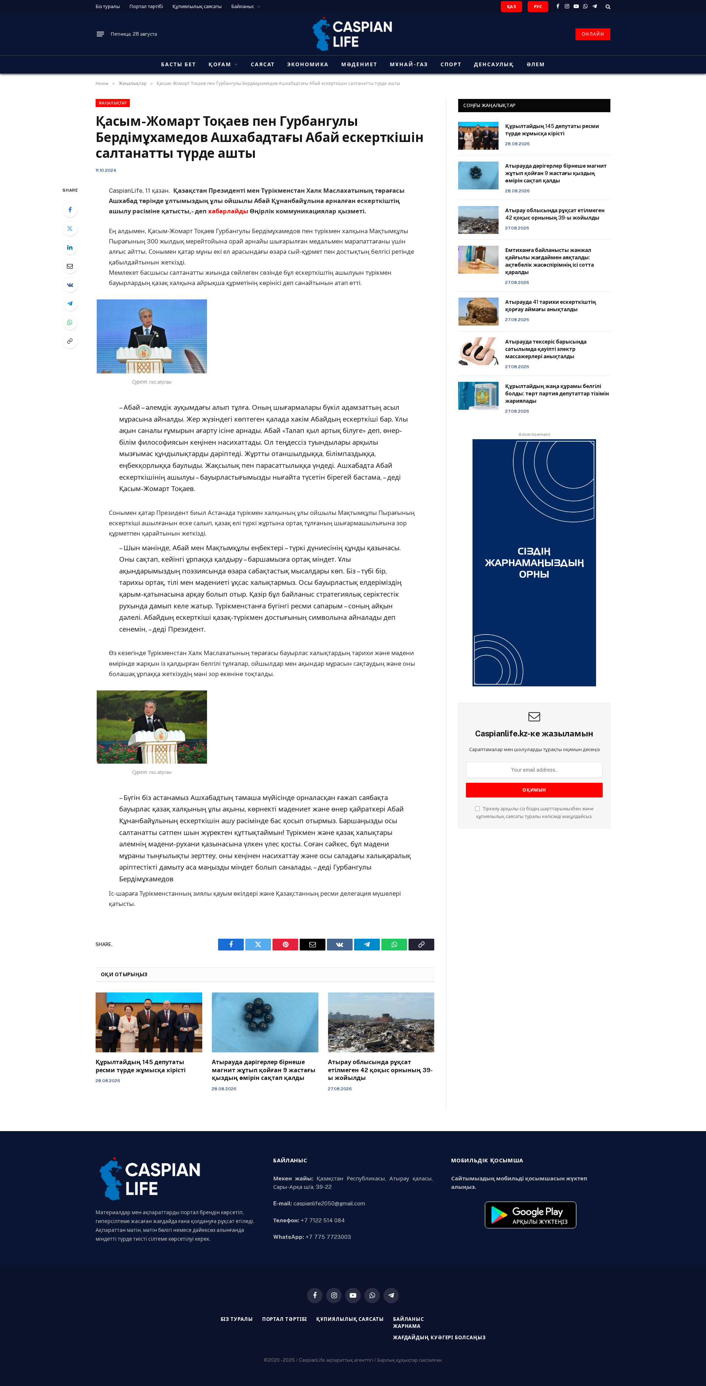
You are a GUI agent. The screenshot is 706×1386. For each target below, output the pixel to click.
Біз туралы (108, 6)
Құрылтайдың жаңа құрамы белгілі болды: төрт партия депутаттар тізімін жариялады (557, 393)
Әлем (536, 64)
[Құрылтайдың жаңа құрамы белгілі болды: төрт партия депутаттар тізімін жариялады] (478, 396)
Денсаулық (494, 64)
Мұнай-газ (409, 64)
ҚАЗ (511, 6)
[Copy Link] (70, 341)
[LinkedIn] (70, 247)
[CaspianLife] (353, 34)
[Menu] (100, 34)
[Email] (70, 266)
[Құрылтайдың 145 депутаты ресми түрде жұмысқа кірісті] (149, 1022)
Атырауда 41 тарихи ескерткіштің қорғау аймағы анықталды (550, 305)
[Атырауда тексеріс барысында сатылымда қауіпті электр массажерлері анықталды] (478, 351)
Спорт (451, 64)
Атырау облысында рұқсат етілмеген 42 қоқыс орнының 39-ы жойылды (380, 1070)
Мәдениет (359, 64)
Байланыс (242, 6)
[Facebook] (70, 209)
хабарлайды (228, 211)
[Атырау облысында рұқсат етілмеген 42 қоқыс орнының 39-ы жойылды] (381, 1022)
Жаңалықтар (113, 103)
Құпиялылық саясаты (197, 6)
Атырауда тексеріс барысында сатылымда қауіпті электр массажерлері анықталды (545, 349)
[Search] (607, 6)
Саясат (263, 64)
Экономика (308, 64)
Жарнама (407, 1326)
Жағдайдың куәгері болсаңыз (439, 1337)
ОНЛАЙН (593, 34)
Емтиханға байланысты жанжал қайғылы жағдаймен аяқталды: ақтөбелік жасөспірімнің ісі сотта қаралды (549, 261)
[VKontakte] (70, 284)
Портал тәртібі (146, 6)
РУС (538, 6)
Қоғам (219, 64)
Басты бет (178, 64)
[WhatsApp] (70, 322)
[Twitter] (70, 228)
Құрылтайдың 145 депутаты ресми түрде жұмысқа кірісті (141, 1066)
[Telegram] (70, 303)
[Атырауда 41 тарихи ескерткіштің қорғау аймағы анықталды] (478, 312)
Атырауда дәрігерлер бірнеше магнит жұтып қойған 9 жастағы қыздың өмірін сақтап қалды (263, 1070)
